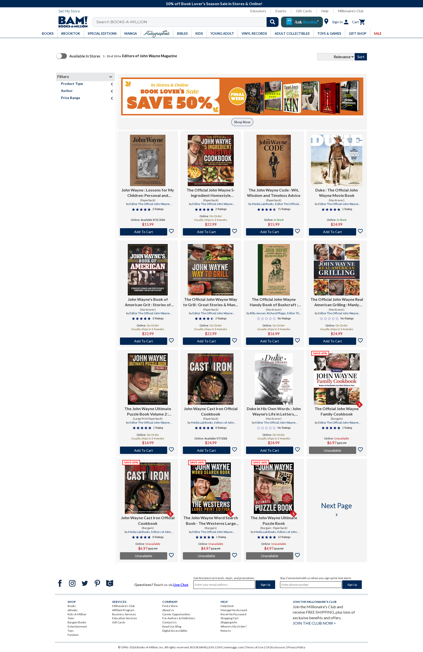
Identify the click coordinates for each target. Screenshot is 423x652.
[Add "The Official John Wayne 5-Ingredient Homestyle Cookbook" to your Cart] (210, 232)
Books (72, 606)
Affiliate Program (123, 610)
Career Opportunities (176, 614)
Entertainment (77, 626)
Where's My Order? (234, 626)
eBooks (73, 610)
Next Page (336, 509)
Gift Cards (304, 11)
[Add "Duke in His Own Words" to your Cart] (274, 450)
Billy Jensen (258, 313)
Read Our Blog (171, 626)
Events (281, 11)
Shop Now (242, 122)
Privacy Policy (296, 647)
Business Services (124, 614)
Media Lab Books (263, 204)
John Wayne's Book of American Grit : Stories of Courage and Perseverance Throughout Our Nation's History (147, 302)
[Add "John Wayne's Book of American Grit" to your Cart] (148, 341)
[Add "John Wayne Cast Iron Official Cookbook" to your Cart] (210, 450)
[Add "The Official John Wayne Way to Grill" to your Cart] (210, 341)
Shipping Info (229, 622)
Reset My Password (233, 614)
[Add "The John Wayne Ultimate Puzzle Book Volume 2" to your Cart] (148, 450)
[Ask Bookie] (302, 22)
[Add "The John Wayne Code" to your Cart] (274, 232)
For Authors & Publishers (178, 618)
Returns (226, 630)
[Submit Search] (273, 22)
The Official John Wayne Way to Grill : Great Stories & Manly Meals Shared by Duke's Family (210, 302)
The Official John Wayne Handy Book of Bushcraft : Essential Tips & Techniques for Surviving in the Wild (274, 302)
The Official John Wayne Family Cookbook (337, 411)
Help (325, 11)
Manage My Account (234, 610)
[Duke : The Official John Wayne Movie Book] (337, 160)
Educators (258, 11)
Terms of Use (254, 647)
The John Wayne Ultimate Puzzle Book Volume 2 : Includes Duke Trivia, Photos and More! (148, 411)
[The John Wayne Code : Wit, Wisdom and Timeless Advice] (273, 160)
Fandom (73, 635)
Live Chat (180, 585)
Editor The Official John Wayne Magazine (149, 206)
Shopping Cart (229, 618)
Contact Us (169, 622)
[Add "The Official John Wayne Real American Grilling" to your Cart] (336, 341)
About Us (168, 610)
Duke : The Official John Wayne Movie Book (336, 193)
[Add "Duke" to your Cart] (336, 232)
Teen (71, 618)
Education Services (124, 618)
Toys (71, 630)
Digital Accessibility (174, 630)
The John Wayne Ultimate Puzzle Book (273, 520)
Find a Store (170, 606)
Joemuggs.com (234, 647)
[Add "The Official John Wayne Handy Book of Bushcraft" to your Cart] (274, 341)
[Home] (72, 22)
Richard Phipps (276, 313)
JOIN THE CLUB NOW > (314, 623)
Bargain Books (77, 622)
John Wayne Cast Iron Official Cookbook (210, 411)
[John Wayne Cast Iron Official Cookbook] (211, 379)
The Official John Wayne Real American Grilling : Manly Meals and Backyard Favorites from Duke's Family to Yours (336, 302)
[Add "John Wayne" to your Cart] (148, 232)
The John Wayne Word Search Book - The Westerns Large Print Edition (210, 520)
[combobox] (189, 22)
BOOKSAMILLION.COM (206, 647)
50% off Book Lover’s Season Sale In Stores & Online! (214, 3)
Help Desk (227, 606)
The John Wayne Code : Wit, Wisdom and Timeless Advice (273, 193)
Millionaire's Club (351, 11)
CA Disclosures (275, 647)
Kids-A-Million (77, 614)
